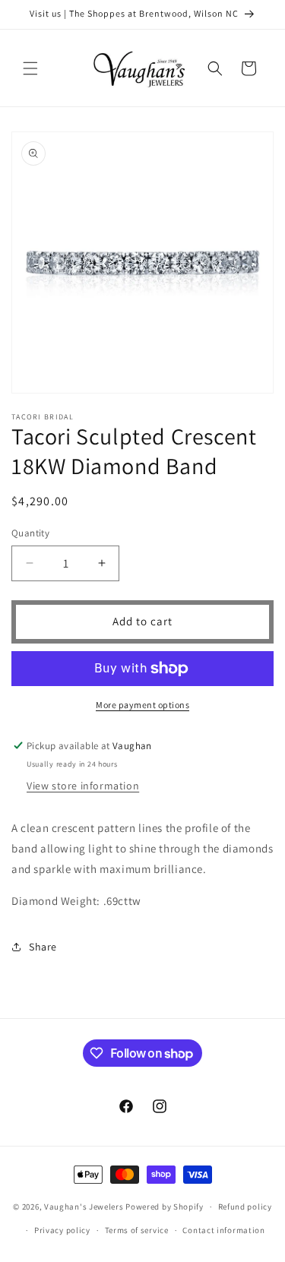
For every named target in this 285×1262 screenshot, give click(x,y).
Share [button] (43, 947)
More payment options (142, 704)
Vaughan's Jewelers (84, 1206)
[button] (30, 68)
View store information (83, 785)
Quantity (30, 533)
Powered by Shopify (164, 1206)
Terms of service (137, 1230)
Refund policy (245, 1206)
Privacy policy (62, 1230)
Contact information (223, 1230)
